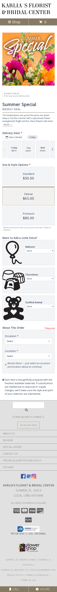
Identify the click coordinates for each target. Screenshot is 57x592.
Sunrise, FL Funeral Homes (21, 559)
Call (15, 589)
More (7, 124)
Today (32, 137)
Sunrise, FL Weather (12, 570)
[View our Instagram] (33, 477)
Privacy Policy (15, 575)
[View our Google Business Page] (28, 477)
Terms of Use (28, 580)
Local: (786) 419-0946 (28, 496)
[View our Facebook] (23, 477)
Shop (16, 21)
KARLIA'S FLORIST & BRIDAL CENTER (26, 9)
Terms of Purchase (37, 575)
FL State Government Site (41, 570)
